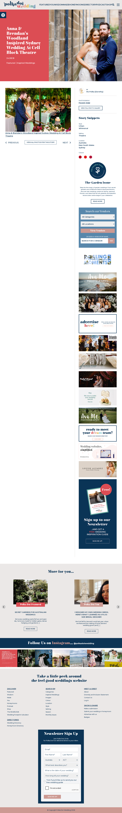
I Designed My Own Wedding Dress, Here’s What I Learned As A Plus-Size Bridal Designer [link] (91, 614)
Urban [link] (81, 126)
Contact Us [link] (88, 697)
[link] (3, 15)
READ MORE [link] (97, 201)
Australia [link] (82, 143)
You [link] (52, 5)
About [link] (86, 692)
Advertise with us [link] (90, 714)
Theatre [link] (82, 136)
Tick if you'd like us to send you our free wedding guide (61, 781)
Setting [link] (48, 709)
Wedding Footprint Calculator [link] (18, 715)
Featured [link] (44, 5)
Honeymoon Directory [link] (15, 726)
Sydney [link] (82, 148)
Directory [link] (90, 5)
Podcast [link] (101, 5)
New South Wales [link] (86, 145)
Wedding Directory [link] (14, 723)
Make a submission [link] (91, 708)
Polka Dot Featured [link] (30, 604)
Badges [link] (87, 717)
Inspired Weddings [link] (26, 63)
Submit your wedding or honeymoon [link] (97, 711)
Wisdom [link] (58, 5)
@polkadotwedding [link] (84, 643)
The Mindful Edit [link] (13, 712)
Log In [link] (86, 700)
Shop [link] (109, 5)
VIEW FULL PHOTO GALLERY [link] (90, 108)
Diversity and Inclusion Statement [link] (96, 695)
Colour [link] (48, 700)
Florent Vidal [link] (84, 103)
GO (111, 241)
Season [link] (48, 712)
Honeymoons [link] (76, 5)
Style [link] (47, 706)
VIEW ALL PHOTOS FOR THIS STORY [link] (41, 142)
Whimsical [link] (83, 128)
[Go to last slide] (4, 607)
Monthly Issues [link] (51, 715)
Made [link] (66, 5)
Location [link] (49, 703)
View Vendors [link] (97, 230)
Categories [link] (50, 692)
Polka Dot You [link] (91, 604)
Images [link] (48, 697)
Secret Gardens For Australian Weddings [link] (30, 613)
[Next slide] (118, 607)
